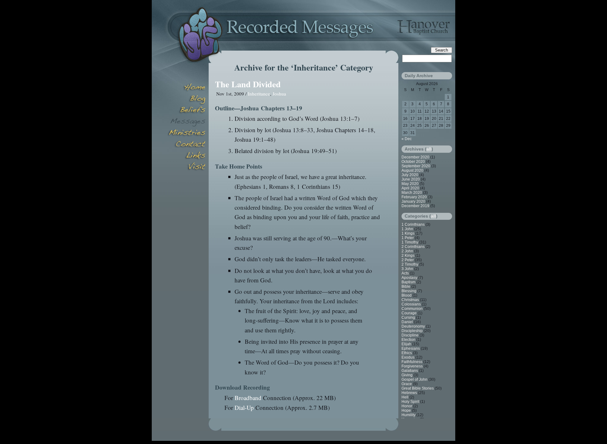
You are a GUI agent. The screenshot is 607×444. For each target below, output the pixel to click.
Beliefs (186, 110)
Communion (412, 308)
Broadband (248, 398)
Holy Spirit (410, 401)
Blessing (409, 291)
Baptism (408, 282)
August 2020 (412, 170)
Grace (407, 384)
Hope (406, 410)
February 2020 (414, 197)
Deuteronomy (413, 326)
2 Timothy (410, 264)
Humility (408, 415)
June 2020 (411, 179)
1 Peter (408, 238)
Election (408, 339)
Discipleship (412, 331)
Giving (407, 375)
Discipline (410, 335)
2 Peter (408, 260)
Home (186, 88)
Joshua (279, 93)
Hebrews (409, 393)
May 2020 (410, 184)
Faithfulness (412, 362)
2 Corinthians (413, 246)
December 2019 (415, 206)
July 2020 (410, 175)
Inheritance (259, 93)
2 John (407, 251)
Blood (407, 295)
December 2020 (415, 157)
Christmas (410, 300)
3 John (407, 269)
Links (186, 156)
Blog (186, 99)
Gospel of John (414, 379)
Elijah (406, 344)
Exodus (408, 357)
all (429, 148)
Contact (186, 145)
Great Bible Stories (418, 388)
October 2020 (413, 161)
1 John (407, 229)
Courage (409, 313)
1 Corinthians (413, 224)
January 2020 (413, 201)
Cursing (408, 317)
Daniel (407, 322)
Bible (406, 286)
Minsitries (186, 133)
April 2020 (410, 188)
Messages (186, 122)
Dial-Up (244, 407)
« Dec (407, 139)
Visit (186, 167)
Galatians (410, 370)
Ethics (407, 353)
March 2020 (412, 192)
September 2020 (416, 166)
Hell (405, 397)
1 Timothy (410, 242)
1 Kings (408, 233)
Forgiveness (412, 366)
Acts (405, 273)
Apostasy (409, 277)
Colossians (411, 304)
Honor (407, 406)
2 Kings (408, 255)
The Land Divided (248, 84)
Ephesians (411, 348)
